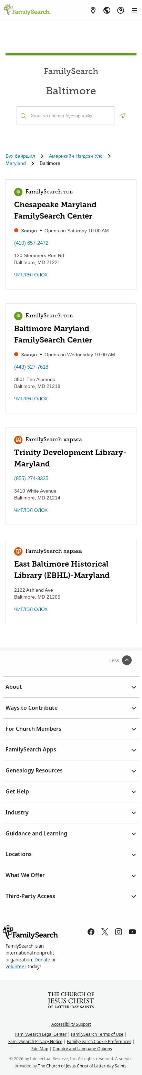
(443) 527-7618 (31, 367)
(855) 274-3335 (31, 478)
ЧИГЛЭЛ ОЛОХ (31, 274)
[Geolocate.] (122, 115)
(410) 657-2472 (31, 243)
